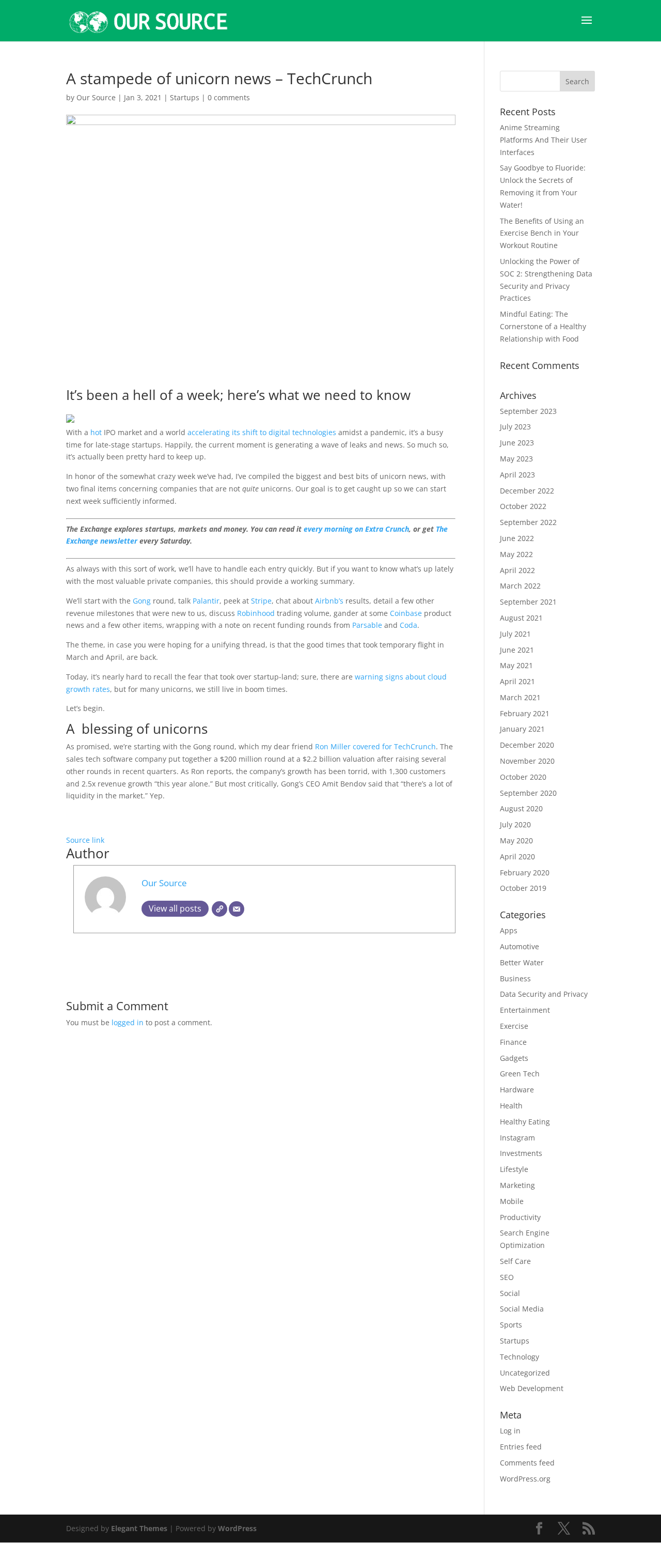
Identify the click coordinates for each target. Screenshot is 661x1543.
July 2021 (515, 634)
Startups (184, 97)
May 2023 (516, 459)
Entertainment (525, 1010)
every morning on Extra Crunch (356, 529)
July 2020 (515, 824)
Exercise (514, 1026)
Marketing (517, 1185)
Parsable (367, 625)
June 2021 (517, 650)
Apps (508, 930)
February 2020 (524, 872)
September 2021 (528, 602)
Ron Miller (333, 746)
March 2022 (520, 586)
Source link (85, 840)
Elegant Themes (139, 1528)
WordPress (237, 1528)
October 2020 (523, 777)
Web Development (531, 1388)
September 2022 (528, 522)
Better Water (522, 962)
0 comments (229, 97)
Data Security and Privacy (544, 994)
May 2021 (516, 665)
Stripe (261, 601)
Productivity (520, 1217)
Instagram (517, 1138)
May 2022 (516, 554)
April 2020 (517, 856)
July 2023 (515, 426)
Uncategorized (525, 1373)
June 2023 (517, 443)
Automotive (519, 946)
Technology (519, 1357)
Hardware (517, 1089)
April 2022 (517, 570)
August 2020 (521, 808)
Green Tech (520, 1073)
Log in (510, 1431)
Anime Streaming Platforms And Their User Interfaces (543, 139)
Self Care (515, 1261)
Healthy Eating (525, 1122)
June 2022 (517, 538)
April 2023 (517, 475)
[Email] (236, 909)
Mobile (512, 1201)
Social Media (522, 1309)
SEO (507, 1277)
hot (96, 432)
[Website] (219, 909)
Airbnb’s (329, 601)
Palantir (206, 601)
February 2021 (524, 713)
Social (510, 1293)
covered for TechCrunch (394, 746)
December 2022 (527, 491)
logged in (128, 1022)
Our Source (96, 97)
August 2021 (521, 618)
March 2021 (520, 697)
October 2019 (523, 888)
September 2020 (528, 793)
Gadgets (514, 1058)
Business (515, 978)
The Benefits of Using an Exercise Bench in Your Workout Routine (542, 233)
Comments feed (527, 1463)
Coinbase (406, 613)
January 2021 (522, 729)
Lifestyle (514, 1169)
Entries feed (521, 1447)
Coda (408, 625)
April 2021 (517, 681)
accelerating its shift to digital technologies (261, 432)
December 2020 (527, 745)
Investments (521, 1153)
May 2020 (516, 840)
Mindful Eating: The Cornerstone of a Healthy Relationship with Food (543, 326)
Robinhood (256, 613)
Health (511, 1105)
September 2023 (528, 411)
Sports (511, 1325)
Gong (142, 601)
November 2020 (527, 761)
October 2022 (523, 506)
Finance (513, 1042)
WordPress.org (525, 1479)
